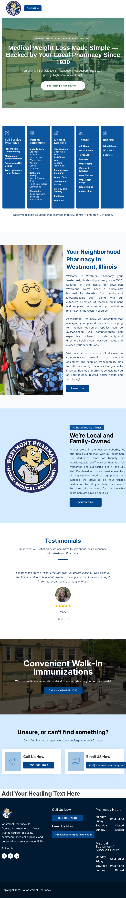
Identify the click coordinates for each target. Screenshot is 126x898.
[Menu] (118, 8)
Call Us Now (33, 8)
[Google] (16, 885)
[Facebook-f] (4, 885)
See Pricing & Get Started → (63, 85)
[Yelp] (10, 885)
